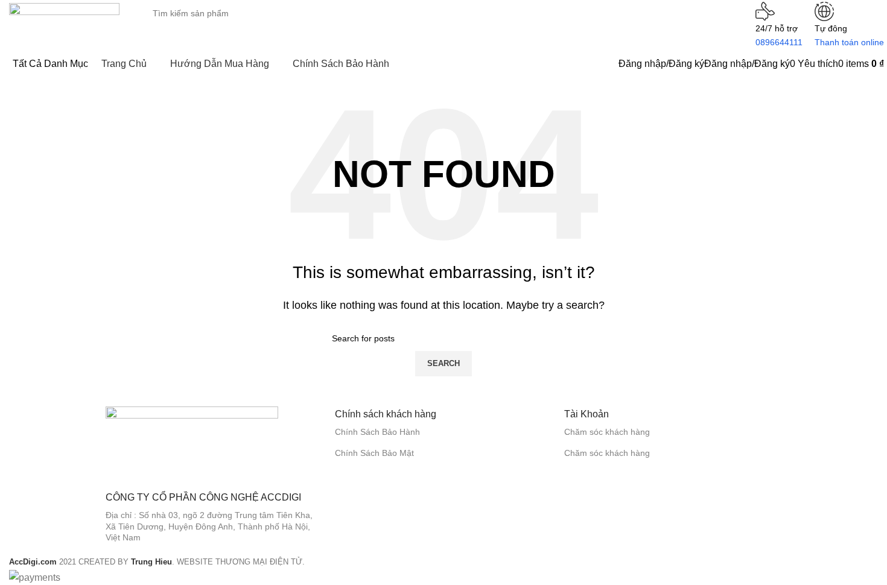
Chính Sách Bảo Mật (374, 453)
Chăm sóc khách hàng (607, 432)
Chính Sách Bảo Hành (377, 432)
